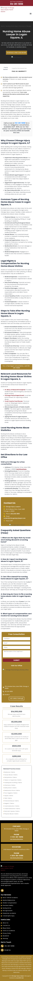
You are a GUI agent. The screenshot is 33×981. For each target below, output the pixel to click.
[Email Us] (2, 950)
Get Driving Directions (16, 839)
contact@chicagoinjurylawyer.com (14, 518)
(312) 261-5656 (15, 513)
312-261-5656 (16, 4)
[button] (30, 13)
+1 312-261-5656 (16, 837)
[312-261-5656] (2, 946)
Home (3, 26)
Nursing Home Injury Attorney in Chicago (18, 26)
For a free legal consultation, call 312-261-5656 (16, 367)
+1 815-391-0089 (16, 855)
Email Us (7, 950)
